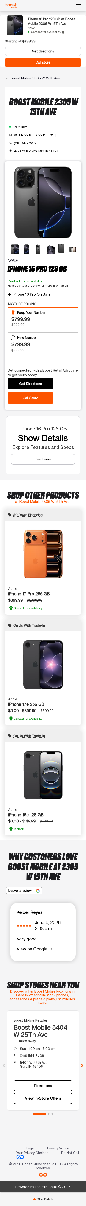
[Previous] (4, 1065)
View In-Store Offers (43, 1098)
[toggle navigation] (78, 6)
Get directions (43, 51)
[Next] (82, 1065)
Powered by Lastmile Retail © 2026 (43, 1187)
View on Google (35, 949)
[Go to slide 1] (39, 1114)
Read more (43, 459)
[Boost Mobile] (11, 5)
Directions (43, 1085)
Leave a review (20, 890)
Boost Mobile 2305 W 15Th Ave (35, 78)
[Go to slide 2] (49, 1114)
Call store (43, 62)
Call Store (30, 398)
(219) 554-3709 (32, 1056)
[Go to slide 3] (52, 1114)
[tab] (43, 1199)
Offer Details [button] (43, 1199)
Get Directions (30, 384)
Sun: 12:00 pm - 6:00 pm (34, 135)
